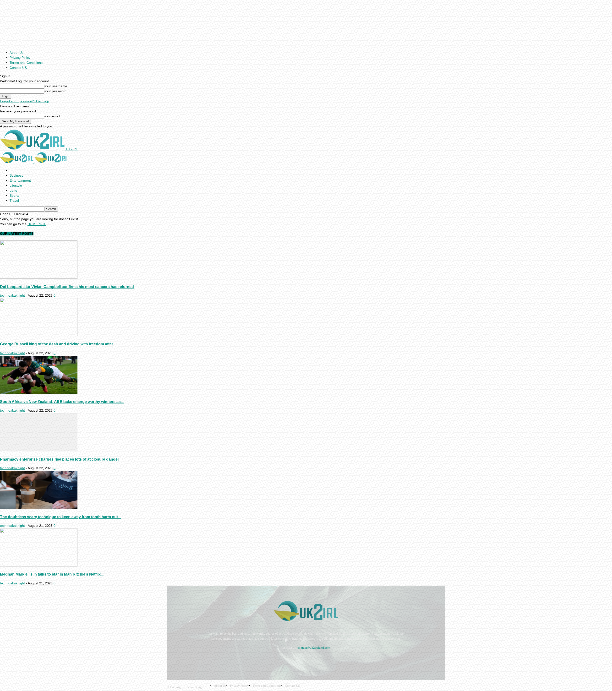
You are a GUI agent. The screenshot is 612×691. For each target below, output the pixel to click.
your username (55, 86)
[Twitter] (209, 659)
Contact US (18, 68)
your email (52, 116)
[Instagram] (184, 659)
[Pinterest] (197, 659)
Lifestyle (16, 185)
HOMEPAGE (36, 224)
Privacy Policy (20, 58)
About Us (16, 52)
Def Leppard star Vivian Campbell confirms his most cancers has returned (67, 286)
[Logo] (17, 162)
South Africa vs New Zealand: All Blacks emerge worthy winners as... (62, 401)
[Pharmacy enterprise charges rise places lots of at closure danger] (38, 450)
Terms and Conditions (26, 63)
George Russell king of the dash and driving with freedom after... (58, 344)
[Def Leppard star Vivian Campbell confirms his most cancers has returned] (38, 277)
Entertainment (20, 180)
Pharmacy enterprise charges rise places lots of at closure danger (59, 459)
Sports (14, 195)
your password (55, 91)
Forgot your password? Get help (24, 101)
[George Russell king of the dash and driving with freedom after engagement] (38, 335)
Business (16, 175)
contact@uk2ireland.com (313, 647)
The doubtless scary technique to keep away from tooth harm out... (60, 517)
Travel (14, 200)
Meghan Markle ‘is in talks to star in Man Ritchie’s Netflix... (52, 574)
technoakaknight (12, 295)
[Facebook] (171, 659)
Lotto (13, 190)
